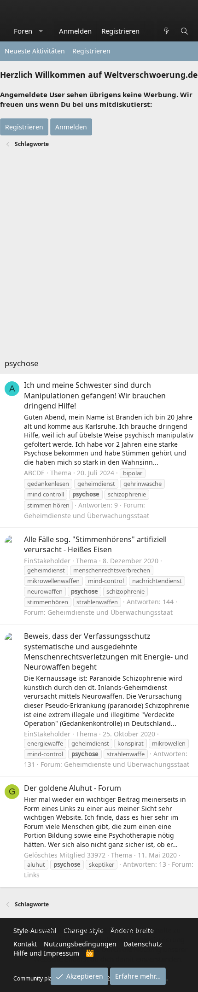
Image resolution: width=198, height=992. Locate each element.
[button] (41, 31)
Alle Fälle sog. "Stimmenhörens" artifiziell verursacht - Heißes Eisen (95, 544)
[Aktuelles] (166, 31)
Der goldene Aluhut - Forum (72, 788)
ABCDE (34, 472)
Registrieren (91, 51)
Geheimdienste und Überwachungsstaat (86, 515)
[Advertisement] (99, 254)
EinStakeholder (47, 560)
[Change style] (149, 26)
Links (32, 874)
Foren (23, 30)
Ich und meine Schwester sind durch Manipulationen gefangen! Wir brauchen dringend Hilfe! (95, 395)
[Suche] (184, 31)
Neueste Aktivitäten (35, 51)
